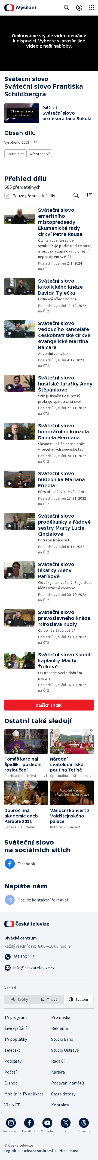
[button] (21, 239)
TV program (15, 1017)
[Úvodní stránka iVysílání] (20, 7)
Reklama (59, 1028)
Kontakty (60, 1104)
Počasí (10, 1072)
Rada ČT (58, 1061)
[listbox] (49, 999)
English (10, 1150)
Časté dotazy (63, 1094)
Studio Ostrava (65, 1050)
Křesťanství (40, 153)
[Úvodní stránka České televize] (27, 924)
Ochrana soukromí (37, 1150)
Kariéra (58, 1072)
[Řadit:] (89, 194)
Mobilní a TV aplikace (24, 1094)
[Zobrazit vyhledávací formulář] (66, 7)
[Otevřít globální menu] (91, 7)
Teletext (12, 1050)
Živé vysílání (15, 1028)
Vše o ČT (12, 1104)
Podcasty (13, 1061)
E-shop (11, 1083)
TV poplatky (15, 1039)
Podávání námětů (67, 1083)
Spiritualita (15, 153)
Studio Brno (62, 1039)
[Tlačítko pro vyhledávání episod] (76, 195)
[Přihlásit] (79, 7)
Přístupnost (68, 1150)
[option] (19, 999)
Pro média (60, 1017)
